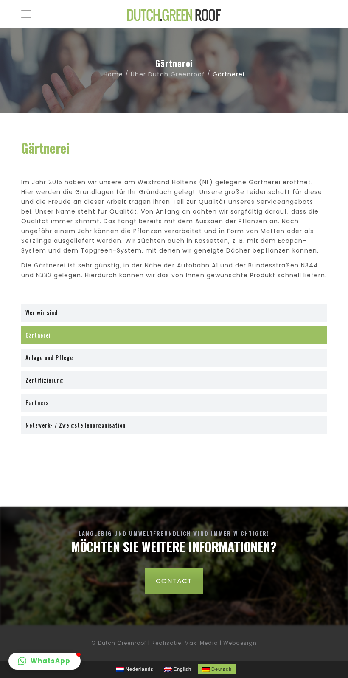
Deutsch (221, 669)
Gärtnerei (38, 335)
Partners (37, 402)
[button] (44, 661)
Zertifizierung (44, 380)
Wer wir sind (41, 312)
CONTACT (174, 581)
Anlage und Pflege (49, 357)
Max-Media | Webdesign (221, 643)
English (181, 669)
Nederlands (139, 669)
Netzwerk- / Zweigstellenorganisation (75, 425)
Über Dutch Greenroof (168, 74)
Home (113, 74)
